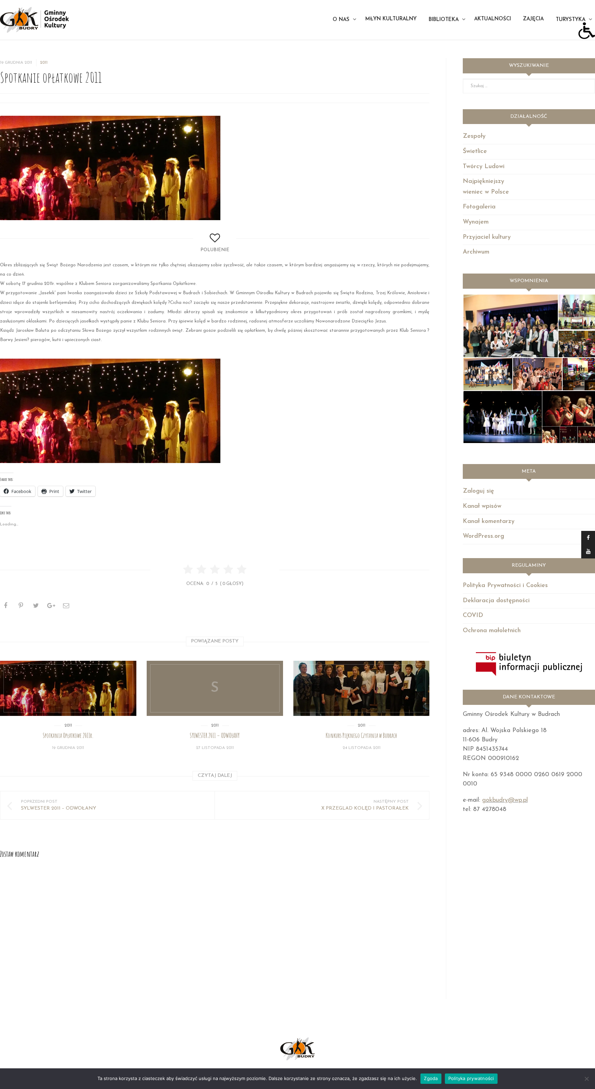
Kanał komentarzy (488, 521)
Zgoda (431, 1078)
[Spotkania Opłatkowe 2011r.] (68, 688)
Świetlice (475, 151)
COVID (473, 616)
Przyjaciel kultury (487, 237)
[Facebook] (588, 538)
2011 (44, 63)
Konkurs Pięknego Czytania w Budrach (361, 735)
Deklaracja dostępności (496, 601)
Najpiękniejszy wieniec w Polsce (486, 186)
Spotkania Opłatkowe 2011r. (68, 735)
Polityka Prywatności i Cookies (505, 586)
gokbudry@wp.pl (505, 800)
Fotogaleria (479, 207)
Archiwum (476, 252)
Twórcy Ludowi (483, 167)
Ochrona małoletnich (492, 631)
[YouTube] (588, 551)
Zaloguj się (478, 491)
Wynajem (476, 222)
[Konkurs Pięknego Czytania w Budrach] (361, 688)
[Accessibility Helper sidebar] (586, 30)
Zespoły (474, 136)
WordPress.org (483, 536)
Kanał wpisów (482, 506)
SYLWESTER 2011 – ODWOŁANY (215, 735)
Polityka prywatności (471, 1078)
